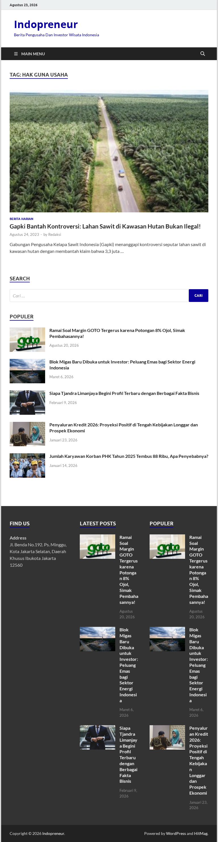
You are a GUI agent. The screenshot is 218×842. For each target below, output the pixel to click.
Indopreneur (46, 24)
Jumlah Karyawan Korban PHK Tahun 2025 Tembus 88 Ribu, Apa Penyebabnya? (128, 456)
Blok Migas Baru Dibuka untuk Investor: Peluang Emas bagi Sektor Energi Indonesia (129, 665)
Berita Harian (21, 219)
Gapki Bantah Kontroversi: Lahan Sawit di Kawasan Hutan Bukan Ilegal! (105, 226)
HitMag (200, 833)
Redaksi (54, 234)
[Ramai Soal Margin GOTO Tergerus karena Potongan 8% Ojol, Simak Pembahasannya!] (27, 330)
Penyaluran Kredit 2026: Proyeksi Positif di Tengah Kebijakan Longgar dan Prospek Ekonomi (198, 760)
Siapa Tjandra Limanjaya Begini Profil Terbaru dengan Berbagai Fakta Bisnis (124, 393)
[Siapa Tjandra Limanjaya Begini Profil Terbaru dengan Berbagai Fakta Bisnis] (27, 393)
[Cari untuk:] (109, 295)
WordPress (176, 833)
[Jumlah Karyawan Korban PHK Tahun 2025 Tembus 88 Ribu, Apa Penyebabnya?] (27, 456)
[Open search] (202, 53)
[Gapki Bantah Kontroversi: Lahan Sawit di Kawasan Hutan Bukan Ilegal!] (109, 151)
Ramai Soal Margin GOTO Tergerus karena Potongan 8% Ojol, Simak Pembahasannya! (129, 569)
